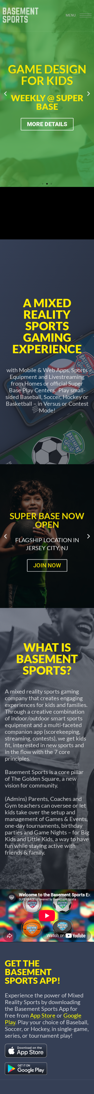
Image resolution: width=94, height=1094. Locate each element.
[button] (5, 94)
